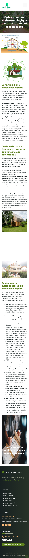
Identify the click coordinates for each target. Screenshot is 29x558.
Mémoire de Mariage (6, 480)
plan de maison (7, 493)
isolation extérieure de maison (10, 459)
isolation (22, 186)
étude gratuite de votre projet (13, 544)
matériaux (6, 115)
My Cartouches (15, 480)
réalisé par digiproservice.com (16, 553)
